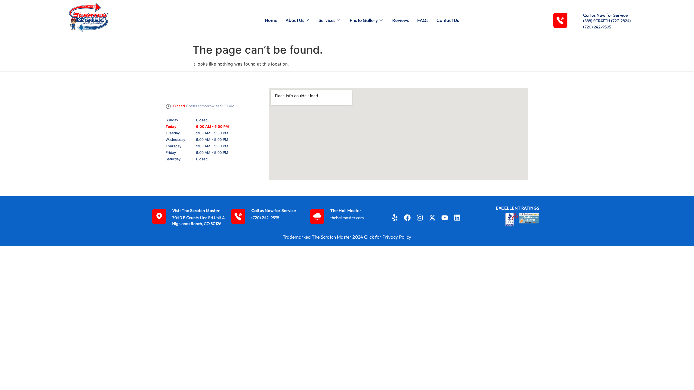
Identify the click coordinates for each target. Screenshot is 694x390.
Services (327, 20)
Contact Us (447, 20)
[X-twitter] (432, 217)
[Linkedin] (457, 217)
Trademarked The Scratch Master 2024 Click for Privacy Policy (347, 237)
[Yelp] (394, 217)
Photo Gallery (364, 20)
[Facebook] (407, 217)
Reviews (400, 20)
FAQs (422, 20)
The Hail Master (345, 210)
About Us (294, 20)
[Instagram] (420, 217)
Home (271, 20)
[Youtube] (445, 217)
